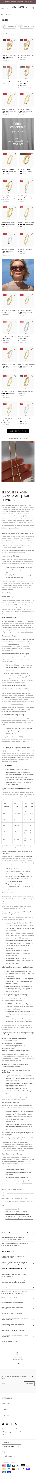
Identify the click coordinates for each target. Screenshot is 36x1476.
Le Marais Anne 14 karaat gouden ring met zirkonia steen (9, 55)
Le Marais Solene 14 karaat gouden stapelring (26, 223)
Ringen (8, 15)
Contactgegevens (8, 1435)
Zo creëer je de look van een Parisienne (18, 1216)
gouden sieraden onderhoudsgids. (16, 553)
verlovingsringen (21, 711)
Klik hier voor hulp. (27, 1183)
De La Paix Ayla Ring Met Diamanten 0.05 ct (25, 392)
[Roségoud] (30, 88)
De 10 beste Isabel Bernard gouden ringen (19, 1219)
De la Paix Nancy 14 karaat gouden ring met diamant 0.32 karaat (9, 310)
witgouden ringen (6, 609)
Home (2, 15)
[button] (2, 8)
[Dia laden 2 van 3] (18, 1363)
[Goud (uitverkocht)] (13, 255)
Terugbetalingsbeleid (9, 1432)
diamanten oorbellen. (17, 704)
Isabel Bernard (10, 1462)
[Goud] (27, 88)
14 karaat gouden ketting (18, 587)
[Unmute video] (32, 479)
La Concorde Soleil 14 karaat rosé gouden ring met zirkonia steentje (9, 364)
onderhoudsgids (11, 1121)
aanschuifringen (6, 739)
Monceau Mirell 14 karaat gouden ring (9, 196)
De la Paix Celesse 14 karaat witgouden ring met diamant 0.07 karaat (26, 419)
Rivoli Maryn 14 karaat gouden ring (8, 223)
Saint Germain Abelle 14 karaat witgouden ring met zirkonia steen (9, 249)
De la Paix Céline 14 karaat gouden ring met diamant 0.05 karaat (26, 364)
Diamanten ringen (22, 1198)
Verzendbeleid (20, 1432)
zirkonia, (8, 561)
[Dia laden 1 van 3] (17, 1363)
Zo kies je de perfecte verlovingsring (17, 1214)
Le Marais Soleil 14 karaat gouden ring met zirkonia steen (25, 82)
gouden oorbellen (14, 528)
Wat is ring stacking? (12, 1209)
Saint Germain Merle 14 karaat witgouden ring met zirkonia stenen (26, 337)
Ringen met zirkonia (11, 1198)
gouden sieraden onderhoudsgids (19, 906)
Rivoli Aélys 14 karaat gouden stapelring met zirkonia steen (25, 249)
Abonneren (29, 1383)
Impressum (17, 1435)
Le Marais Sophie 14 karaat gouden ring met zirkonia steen (26, 55)
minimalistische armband (9, 741)
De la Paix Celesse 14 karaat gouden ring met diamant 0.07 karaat (8, 392)
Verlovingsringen (28, 1202)
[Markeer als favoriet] (14, 40)
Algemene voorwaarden (8, 1428)
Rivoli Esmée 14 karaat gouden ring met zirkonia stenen (25, 196)
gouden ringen (11, 1193)
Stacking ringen (18, 1202)
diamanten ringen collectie (20, 701)
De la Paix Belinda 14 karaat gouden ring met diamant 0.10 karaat (10, 337)
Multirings (11, 1202)
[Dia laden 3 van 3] (19, 1363)
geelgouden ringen (13, 644)
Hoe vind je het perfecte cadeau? (17, 1211)
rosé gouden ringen (26, 627)
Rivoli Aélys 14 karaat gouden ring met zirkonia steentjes (25, 310)
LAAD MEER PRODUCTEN (18, 431)
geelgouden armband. (7, 650)
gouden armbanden (23, 525)
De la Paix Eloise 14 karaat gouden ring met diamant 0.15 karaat (9, 419)
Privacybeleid (20, 1428)
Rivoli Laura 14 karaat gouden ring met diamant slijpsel (9, 109)
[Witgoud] (29, 88)
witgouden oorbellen (19, 611)
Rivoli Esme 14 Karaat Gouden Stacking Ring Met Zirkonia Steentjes (9, 82)
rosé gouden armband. (27, 632)
